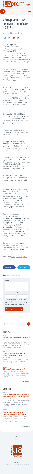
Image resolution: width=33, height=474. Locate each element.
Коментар (8, 280)
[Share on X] (5, 38)
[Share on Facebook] (9, 38)
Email (19, 293)
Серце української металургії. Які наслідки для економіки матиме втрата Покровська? (16, 396)
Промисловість (6, 33)
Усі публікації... (25, 426)
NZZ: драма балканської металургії (14, 369)
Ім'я (6, 293)
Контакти (16, 462)
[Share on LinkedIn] (18, 38)
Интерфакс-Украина (19, 257)
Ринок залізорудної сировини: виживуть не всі (16, 339)
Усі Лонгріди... (26, 381)
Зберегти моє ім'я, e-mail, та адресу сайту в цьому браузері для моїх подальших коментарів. (16, 302)
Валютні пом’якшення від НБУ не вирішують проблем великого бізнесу (14, 413)
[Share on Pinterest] (14, 38)
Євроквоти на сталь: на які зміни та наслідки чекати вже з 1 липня (14, 354)
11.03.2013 (14, 33)
